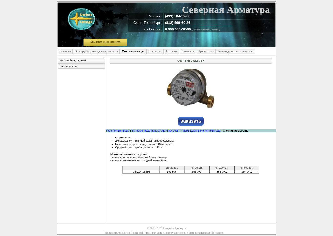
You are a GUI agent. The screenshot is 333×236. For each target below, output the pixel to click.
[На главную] (81, 19)
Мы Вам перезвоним (105, 42)
